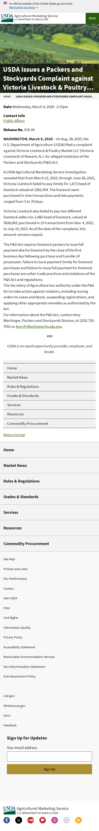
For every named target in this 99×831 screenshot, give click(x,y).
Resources (12, 528)
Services (10, 512)
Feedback (10, 725)
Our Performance (15, 579)
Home (7, 96)
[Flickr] (66, 820)
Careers (8, 588)
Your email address (22, 747)
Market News (15, 465)
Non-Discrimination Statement (24, 667)
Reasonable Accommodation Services (29, 657)
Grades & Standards (20, 496)
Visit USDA (10, 598)
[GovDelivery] (43, 820)
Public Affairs (14, 120)
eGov (7, 715)
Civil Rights (10, 618)
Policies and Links (15, 569)
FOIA (6, 608)
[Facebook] (7, 820)
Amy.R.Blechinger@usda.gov (39, 326)
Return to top (14, 434)
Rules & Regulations (21, 481)
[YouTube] (31, 820)
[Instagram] (55, 820)
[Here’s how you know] (49, 5)
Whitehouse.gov (14, 706)
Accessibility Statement (19, 647)
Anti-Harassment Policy (19, 676)
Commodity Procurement (26, 543)
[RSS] (78, 820)
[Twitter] (19, 820)
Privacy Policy (12, 637)
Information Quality (17, 627)
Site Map (9, 559)
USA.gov (9, 696)
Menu (92, 18)
